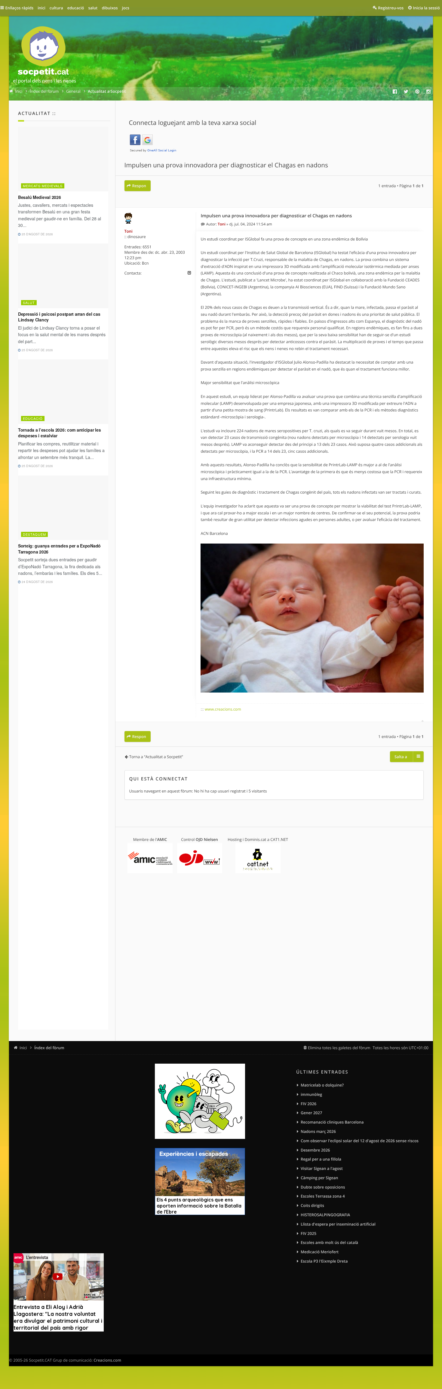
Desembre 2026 (315, 1150)
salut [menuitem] (93, 8)
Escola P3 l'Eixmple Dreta (324, 1261)
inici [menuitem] (41, 8)
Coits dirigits (312, 1205)
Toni (128, 231)
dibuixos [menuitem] (110, 8)
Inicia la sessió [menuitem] (426, 8)
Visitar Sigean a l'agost (322, 1168)
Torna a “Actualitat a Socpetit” (156, 756)
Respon (139, 185)
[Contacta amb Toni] (189, 273)
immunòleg (311, 1094)
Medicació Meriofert (320, 1251)
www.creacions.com (223, 709)
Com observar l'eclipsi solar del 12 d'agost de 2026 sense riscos (360, 1140)
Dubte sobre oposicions (323, 1187)
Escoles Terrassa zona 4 (323, 1196)
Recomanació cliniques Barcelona (332, 1122)
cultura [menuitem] (56, 8)
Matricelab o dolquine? (322, 1085)
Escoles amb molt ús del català (329, 1242)
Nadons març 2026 (318, 1131)
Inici (23, 1047)
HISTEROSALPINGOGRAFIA (325, 1214)
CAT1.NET (279, 839)
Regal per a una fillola (321, 1159)
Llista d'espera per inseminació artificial (338, 1224)
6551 (147, 247)
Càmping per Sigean (319, 1177)
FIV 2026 (308, 1103)
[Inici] (44, 56)
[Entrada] (203, 224)
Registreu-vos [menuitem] (391, 8)
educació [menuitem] (75, 8)
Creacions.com (107, 1360)
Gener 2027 (311, 1112)
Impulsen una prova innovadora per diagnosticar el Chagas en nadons (226, 165)
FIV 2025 (308, 1233)
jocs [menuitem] (125, 8)
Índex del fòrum (49, 1047)
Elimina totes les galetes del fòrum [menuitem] (339, 1047)
